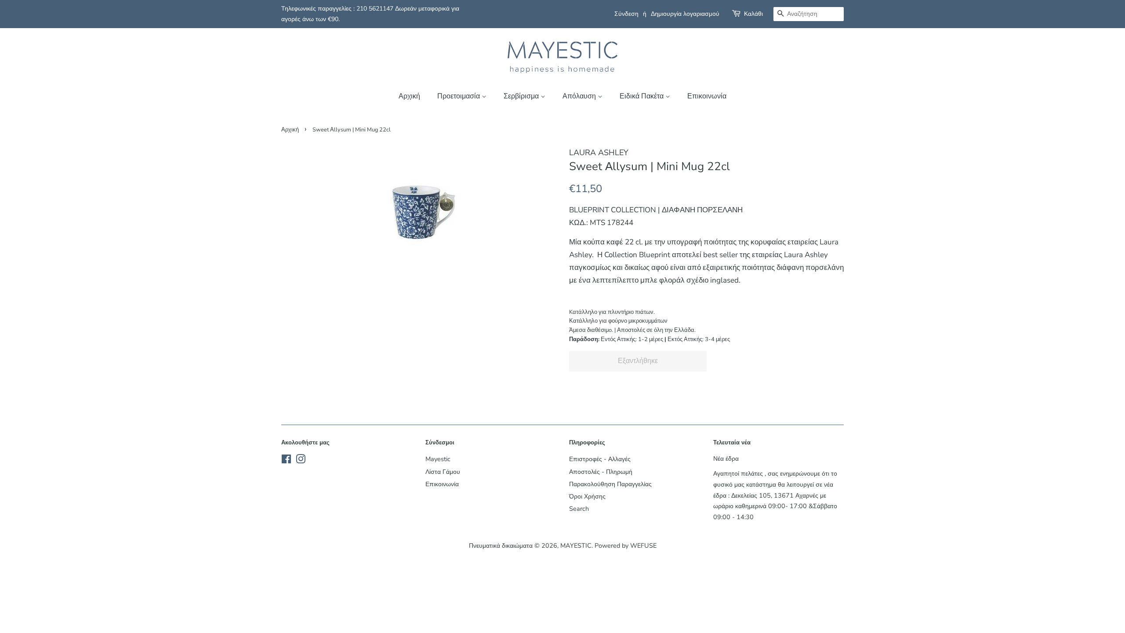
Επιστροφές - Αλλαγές (600, 459)
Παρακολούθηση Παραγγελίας (610, 484)
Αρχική (409, 96)
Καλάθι (753, 14)
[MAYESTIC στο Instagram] (300, 460)
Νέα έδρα (726, 458)
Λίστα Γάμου (442, 471)
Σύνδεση (626, 14)
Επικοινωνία (706, 96)
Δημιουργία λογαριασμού (685, 14)
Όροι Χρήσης (587, 496)
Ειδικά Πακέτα (642, 96)
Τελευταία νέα (732, 443)
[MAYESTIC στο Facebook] (286, 460)
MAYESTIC (576, 545)
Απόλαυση (580, 96)
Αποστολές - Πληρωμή (600, 471)
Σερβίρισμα (522, 96)
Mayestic (437, 459)
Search (579, 508)
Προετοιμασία (459, 96)
